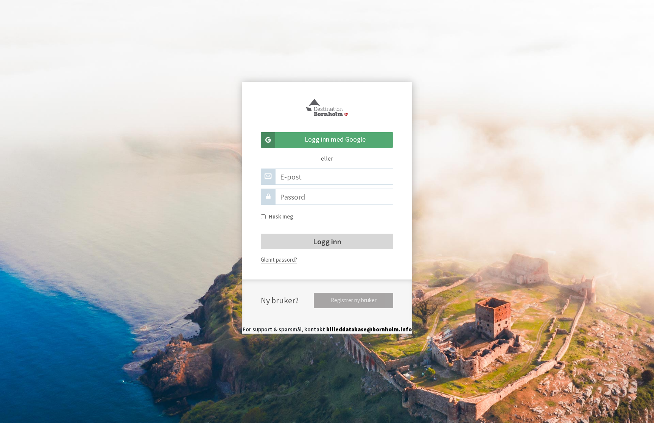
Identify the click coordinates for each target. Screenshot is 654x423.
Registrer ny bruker (354, 300)
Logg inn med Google (335, 139)
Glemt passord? (279, 259)
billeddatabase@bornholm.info (369, 329)
